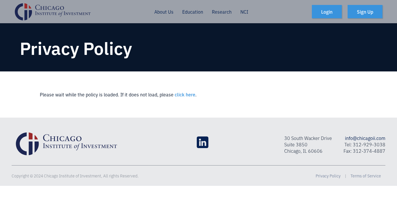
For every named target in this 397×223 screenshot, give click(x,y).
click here (185, 94)
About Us (164, 11)
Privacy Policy (328, 176)
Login (326, 11)
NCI (244, 11)
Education (192, 11)
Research (222, 11)
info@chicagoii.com (365, 138)
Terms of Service (365, 176)
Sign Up (365, 11)
